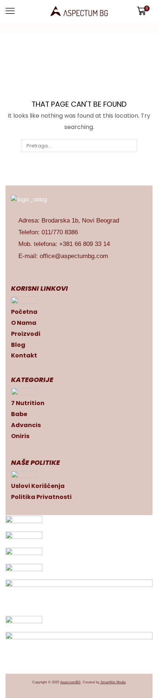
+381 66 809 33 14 (84, 243)
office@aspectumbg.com (74, 256)
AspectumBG (70, 682)
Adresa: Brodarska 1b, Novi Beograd (68, 220)
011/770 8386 (60, 232)
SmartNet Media (113, 682)
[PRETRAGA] (130, 145)
